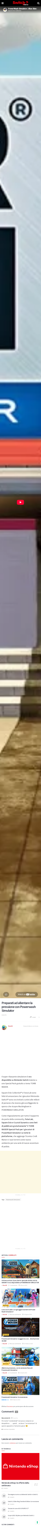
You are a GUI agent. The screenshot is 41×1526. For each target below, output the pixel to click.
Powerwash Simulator (13, 1199)
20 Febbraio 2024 (28, 1343)
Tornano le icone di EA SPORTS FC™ (18, 1508)
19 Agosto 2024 (28, 1314)
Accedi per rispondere (9, 1429)
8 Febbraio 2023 (16, 1400)
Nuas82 (10, 1026)
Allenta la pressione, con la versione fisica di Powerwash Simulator (17, 1369)
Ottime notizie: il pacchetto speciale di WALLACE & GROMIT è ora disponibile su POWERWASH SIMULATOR (20, 1281)
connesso (12, 1443)
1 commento (13, 1285)
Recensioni (7, 1393)
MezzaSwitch (6, 1418)
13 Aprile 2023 (23, 1373)
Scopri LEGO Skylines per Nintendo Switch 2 (21, 1515)
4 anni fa (4, 1015)
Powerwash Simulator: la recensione (14, 1397)
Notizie (5, 1305)
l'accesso (10, 1406)
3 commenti (13, 1373)
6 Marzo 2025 (23, 1285)
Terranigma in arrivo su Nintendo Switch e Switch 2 (23, 1494)
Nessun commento (15, 1314)
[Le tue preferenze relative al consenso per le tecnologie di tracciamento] (37, 1522)
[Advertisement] (20, 1051)
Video (5, 1276)
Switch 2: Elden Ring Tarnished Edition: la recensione (23, 1501)
